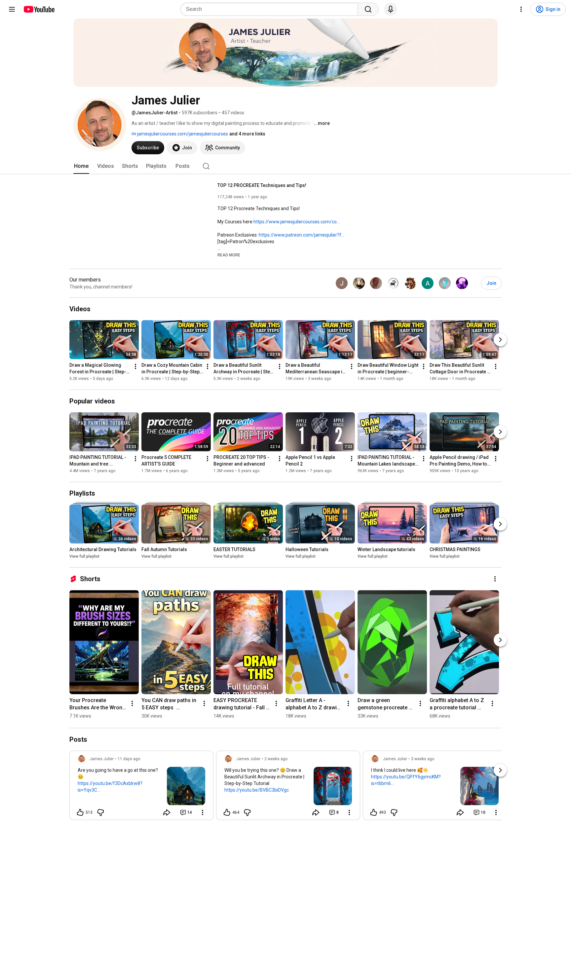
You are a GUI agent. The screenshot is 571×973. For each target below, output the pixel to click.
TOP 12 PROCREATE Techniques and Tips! (261, 185)
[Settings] (521, 9)
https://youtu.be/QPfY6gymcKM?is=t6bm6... (406, 780)
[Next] (500, 339)
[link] (141, 787)
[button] (228, 254)
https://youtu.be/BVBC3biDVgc (256, 790)
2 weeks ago (275, 759)
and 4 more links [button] (247, 133)
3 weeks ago (422, 759)
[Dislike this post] (100, 812)
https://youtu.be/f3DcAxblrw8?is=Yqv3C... (110, 787)
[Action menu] (202, 812)
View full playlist (84, 556)
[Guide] (12, 9)
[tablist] (285, 166)
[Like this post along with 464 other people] (227, 812)
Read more (228, 255)
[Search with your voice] (390, 9)
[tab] (81, 166)
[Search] (368, 9)
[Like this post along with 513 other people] (80, 812)
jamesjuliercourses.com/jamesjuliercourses (182, 133)
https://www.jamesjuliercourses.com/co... (296, 221)
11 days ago (129, 759)
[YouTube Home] (39, 9)
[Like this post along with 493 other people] (373, 812)
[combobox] (271, 9)
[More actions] (135, 366)
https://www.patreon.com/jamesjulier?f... (301, 235)
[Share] (166, 812)
